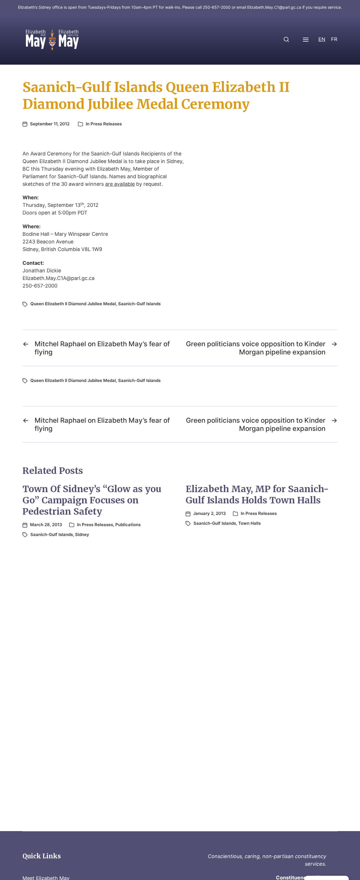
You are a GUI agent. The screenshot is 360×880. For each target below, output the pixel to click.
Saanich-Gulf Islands (139, 303)
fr (334, 39)
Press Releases (106, 123)
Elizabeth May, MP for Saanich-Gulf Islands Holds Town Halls (257, 494)
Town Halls (249, 523)
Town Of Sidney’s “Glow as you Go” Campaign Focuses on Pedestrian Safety (91, 500)
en (321, 39)
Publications (128, 524)
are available (120, 184)
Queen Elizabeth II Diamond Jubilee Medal (73, 303)
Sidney (82, 534)
